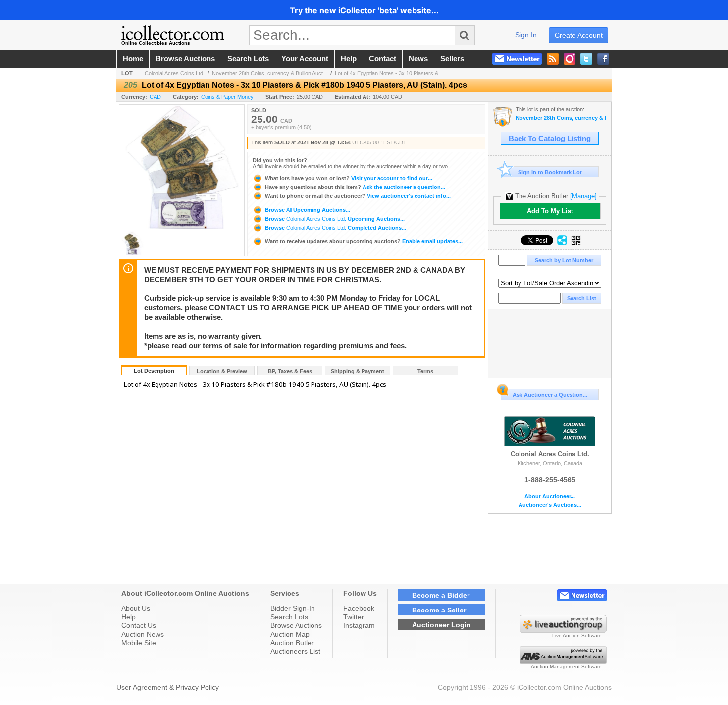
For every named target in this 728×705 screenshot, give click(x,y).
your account (304, 59)
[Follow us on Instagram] (569, 59)
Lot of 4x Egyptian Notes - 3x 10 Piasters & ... (389, 73)
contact (382, 59)
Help (128, 617)
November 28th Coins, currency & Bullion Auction (561, 118)
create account (579, 35)
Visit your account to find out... (348, 178)
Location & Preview (222, 371)
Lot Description (154, 371)
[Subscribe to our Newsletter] (517, 59)
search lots (248, 59)
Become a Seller (439, 610)
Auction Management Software (566, 666)
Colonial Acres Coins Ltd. (175, 73)
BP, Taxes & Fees (290, 371)
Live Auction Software (577, 635)
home (133, 59)
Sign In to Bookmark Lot (550, 172)
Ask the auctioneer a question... (355, 187)
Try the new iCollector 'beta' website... (364, 10)
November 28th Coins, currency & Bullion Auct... (269, 73)
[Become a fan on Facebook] (603, 59)
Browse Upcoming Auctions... (306, 210)
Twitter (353, 617)
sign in (526, 35)
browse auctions (185, 59)
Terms (425, 371)
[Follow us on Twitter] (586, 59)
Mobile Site (138, 643)
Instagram (359, 625)
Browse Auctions (296, 625)
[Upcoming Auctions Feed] (553, 59)
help (349, 59)
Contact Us (138, 625)
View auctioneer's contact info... (358, 196)
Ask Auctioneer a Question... (550, 395)
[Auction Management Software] (563, 661)
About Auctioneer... (549, 496)
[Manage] (583, 196)
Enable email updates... (364, 241)
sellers (452, 59)
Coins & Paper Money (227, 97)
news (418, 59)
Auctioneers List (295, 651)
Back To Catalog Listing (550, 138)
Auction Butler (292, 643)
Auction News (142, 634)
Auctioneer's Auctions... (550, 505)
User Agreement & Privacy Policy (167, 687)
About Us (135, 608)
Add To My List (550, 211)
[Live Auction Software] (563, 630)
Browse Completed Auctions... (334, 228)
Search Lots (289, 617)
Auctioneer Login (441, 625)
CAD (155, 97)
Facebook (358, 608)
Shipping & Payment (357, 371)
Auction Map (290, 634)
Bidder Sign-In (292, 608)
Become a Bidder (440, 595)
